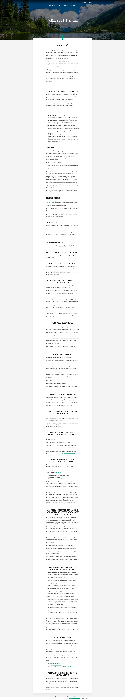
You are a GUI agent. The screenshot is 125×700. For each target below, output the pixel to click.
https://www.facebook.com (57, 663)
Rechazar (77, 698)
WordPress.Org (58, 472)
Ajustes (83, 698)
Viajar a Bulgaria (40, 2)
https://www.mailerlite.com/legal (68, 453)
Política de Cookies (70, 696)
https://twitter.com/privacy (56, 665)
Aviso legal (58, 696)
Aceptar (71, 698)
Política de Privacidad (63, 696)
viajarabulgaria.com (50, 202)
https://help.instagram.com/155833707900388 (62, 666)
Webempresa (71, 447)
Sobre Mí (75, 696)
